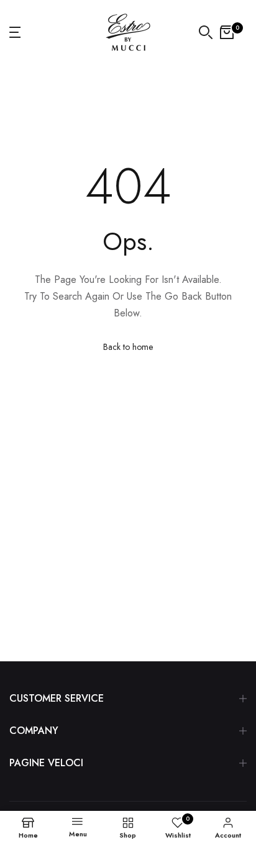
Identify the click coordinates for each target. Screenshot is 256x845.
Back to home (128, 347)
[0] (227, 32)
